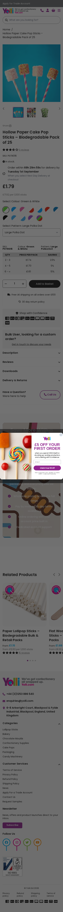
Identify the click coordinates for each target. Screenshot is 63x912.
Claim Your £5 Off (47, 468)
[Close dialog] (61, 435)
